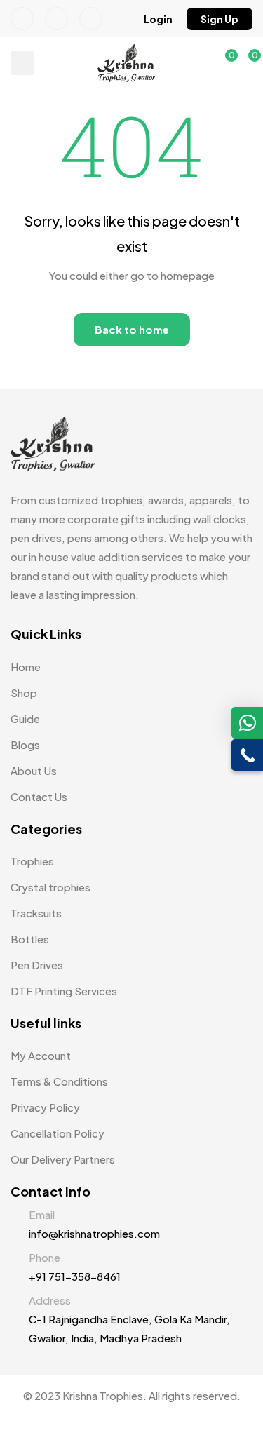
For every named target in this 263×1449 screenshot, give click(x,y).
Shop (24, 692)
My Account (41, 1055)
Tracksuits (36, 912)
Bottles (30, 938)
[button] (158, 19)
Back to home (132, 329)
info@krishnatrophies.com (94, 1233)
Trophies (32, 861)
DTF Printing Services (64, 990)
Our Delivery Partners (63, 1159)
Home (26, 666)
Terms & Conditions (59, 1081)
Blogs (25, 744)
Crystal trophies (50, 887)
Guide (25, 718)
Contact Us (39, 796)
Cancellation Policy (57, 1133)
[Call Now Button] (247, 755)
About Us (34, 770)
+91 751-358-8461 (75, 1276)
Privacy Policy (45, 1107)
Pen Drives (37, 964)
